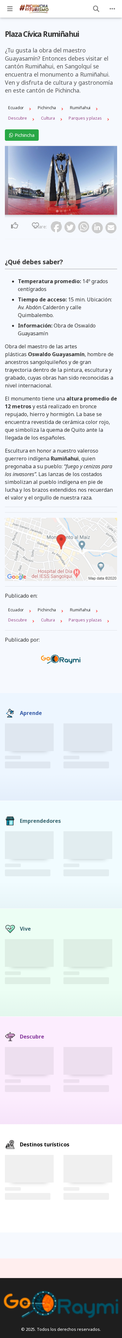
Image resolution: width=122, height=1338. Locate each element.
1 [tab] (57, 211)
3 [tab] (65, 211)
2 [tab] (61, 211)
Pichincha (23, 135)
